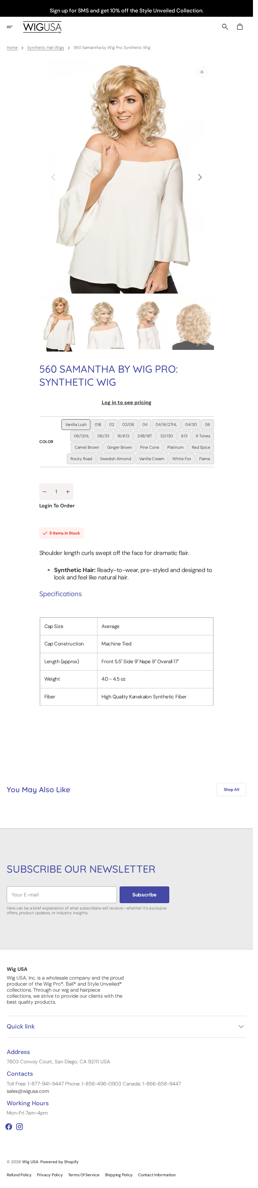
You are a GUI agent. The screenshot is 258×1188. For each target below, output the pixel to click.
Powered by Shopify (59, 1162)
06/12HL (83, 437)
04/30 (193, 426)
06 (209, 426)
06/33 (105, 437)
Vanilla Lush (77, 426)
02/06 (130, 426)
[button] (14, 26)
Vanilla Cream (153, 460)
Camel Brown (89, 449)
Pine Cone (151, 449)
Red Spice (203, 449)
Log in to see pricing (127, 402)
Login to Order (57, 506)
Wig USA (30, 1162)
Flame (206, 460)
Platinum (177, 449)
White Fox (183, 460)
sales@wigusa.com (28, 1091)
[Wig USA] (42, 27)
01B (100, 426)
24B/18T (146, 437)
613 (186, 437)
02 (113, 426)
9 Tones (205, 437)
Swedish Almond (117, 460)
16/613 (125, 437)
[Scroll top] (245, 1180)
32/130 (168, 437)
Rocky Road (83, 460)
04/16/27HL (168, 426)
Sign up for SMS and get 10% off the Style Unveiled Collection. (126, 10)
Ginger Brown (121, 449)
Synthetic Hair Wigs (45, 47)
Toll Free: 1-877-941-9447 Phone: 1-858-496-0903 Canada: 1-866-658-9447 (94, 1084)
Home (12, 47)
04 (146, 426)
